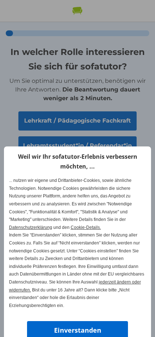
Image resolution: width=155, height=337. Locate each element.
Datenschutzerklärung (30, 227)
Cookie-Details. (86, 227)
